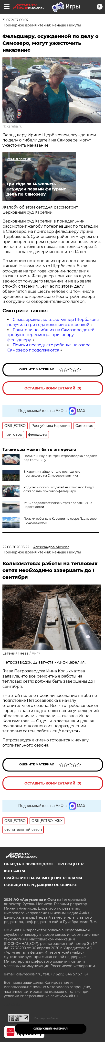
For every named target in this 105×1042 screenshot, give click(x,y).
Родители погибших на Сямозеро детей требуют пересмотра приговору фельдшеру (50, 335)
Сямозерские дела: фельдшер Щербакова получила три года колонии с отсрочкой (53, 322)
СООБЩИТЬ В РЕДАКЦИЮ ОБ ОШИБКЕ (40, 885)
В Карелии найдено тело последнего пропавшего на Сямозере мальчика (51, 473)
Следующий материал (50, 1028)
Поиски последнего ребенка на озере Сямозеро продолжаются (49, 347)
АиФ (36, 653)
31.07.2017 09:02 (15, 20)
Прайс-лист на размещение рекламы (43, 878)
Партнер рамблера (46, 1018)
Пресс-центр (71, 864)
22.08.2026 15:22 (15, 547)
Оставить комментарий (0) (52, 388)
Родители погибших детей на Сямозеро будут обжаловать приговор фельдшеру (58, 489)
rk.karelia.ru (12, 126)
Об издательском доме (29, 864)
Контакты (14, 871)
